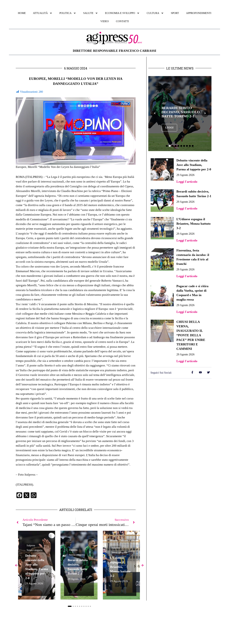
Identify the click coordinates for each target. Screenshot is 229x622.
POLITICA (65, 13)
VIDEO (104, 21)
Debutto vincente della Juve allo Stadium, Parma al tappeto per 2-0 (193, 165)
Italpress (31, 545)
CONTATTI (122, 21)
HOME (22, 13)
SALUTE (88, 13)
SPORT (175, 13)
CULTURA (153, 13)
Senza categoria (34, 550)
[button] (70, 606)
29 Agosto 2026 (34, 583)
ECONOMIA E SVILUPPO (120, 13)
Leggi (169, 127)
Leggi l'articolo (186, 181)
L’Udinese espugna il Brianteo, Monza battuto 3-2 (120, 567)
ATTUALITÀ (40, 13)
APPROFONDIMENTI (198, 13)
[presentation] (154, 113)
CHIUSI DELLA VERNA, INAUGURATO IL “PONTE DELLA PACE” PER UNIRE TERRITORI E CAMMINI (190, 335)
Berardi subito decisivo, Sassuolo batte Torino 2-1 (181, 112)
